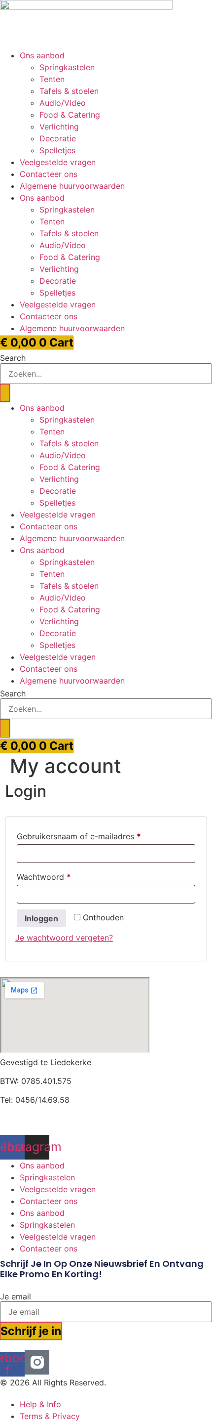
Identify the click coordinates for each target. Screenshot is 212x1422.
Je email (15, 1296)
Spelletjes (57, 150)
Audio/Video (62, 103)
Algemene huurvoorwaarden (72, 186)
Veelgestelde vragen (58, 162)
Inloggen (41, 918)
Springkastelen (67, 67)
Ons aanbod (42, 55)
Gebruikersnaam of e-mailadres (91, 836)
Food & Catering (69, 115)
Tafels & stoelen (69, 91)
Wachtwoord (56, 876)
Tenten (52, 79)
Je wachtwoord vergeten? (64, 938)
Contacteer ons (48, 174)
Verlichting (59, 126)
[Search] (5, 393)
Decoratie (57, 138)
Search (13, 358)
